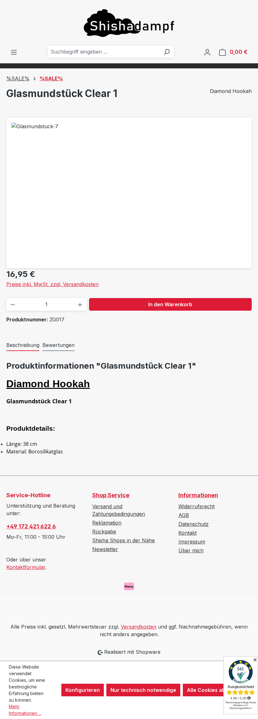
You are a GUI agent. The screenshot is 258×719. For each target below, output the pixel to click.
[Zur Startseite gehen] (129, 23)
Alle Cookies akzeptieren (218, 690)
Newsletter (105, 549)
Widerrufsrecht (196, 506)
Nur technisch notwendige (143, 690)
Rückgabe (104, 531)
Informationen (198, 495)
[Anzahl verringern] (12, 304)
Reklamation (106, 523)
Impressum (191, 541)
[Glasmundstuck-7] (128, 190)
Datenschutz (193, 524)
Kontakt (187, 533)
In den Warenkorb (170, 304)
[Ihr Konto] (207, 52)
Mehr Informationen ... (25, 710)
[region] (129, 190)
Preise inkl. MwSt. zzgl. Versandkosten (52, 284)
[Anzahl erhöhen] (80, 304)
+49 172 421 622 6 (31, 526)
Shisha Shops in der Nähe (123, 540)
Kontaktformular (25, 567)
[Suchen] (166, 52)
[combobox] (104, 52)
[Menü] (13, 52)
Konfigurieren (82, 690)
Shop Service (110, 495)
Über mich (191, 550)
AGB (183, 515)
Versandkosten (138, 627)
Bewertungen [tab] (58, 345)
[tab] (22, 345)
